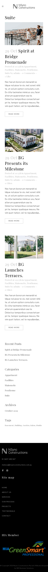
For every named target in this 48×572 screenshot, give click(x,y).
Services (6, 497)
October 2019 (11, 410)
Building (18, 425)
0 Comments (28, 73)
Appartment (30, 66)
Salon (32, 425)
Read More (14, 114)
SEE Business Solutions (25, 568)
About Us (6, 492)
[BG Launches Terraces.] (24, 247)
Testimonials (8, 511)
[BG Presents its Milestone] (24, 140)
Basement (9, 425)
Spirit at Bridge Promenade (18, 349)
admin (16, 73)
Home (4, 488)
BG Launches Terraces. (14, 269)
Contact (6, 516)
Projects (6, 506)
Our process (8, 502)
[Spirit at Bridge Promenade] (24, 33)
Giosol (24, 571)
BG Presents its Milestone (16, 163)
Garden (26, 425)
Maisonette (20, 69)
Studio (39, 425)
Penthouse (32, 69)
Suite (7, 73)
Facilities (9, 69)
